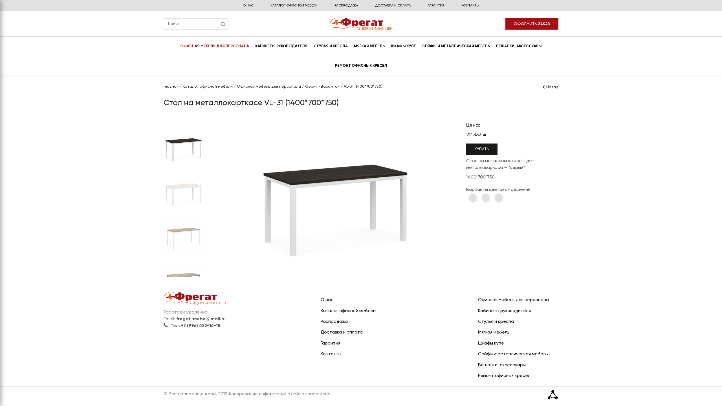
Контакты (470, 5)
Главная (171, 87)
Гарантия (436, 5)
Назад (552, 87)
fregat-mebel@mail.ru (201, 319)
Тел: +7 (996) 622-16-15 (195, 326)
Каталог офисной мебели (294, 5)
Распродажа (346, 5)
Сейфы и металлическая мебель (456, 46)
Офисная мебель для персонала (214, 46)
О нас (248, 5)
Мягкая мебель (369, 46)
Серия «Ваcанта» (322, 87)
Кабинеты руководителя (281, 46)
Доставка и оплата (393, 5)
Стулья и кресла (331, 46)
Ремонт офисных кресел (361, 66)
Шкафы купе (403, 46)
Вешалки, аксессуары (519, 46)
